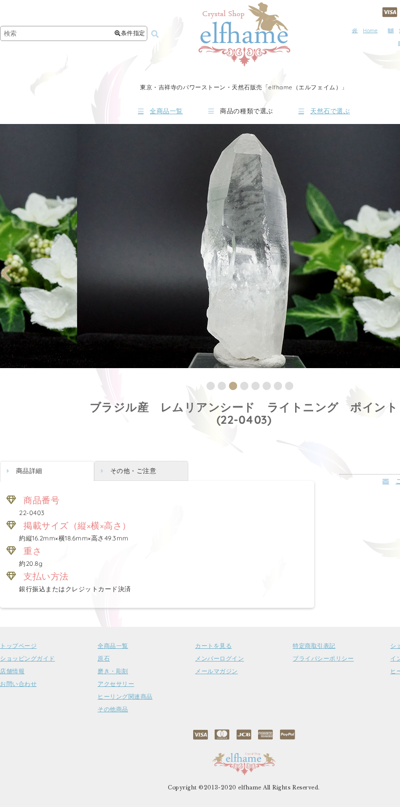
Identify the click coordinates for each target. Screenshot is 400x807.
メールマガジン (216, 671)
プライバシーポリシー (323, 658)
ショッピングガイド (27, 658)
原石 (104, 658)
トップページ (18, 645)
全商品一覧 (166, 111)
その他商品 (113, 709)
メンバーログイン (219, 658)
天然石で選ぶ (330, 111)
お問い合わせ (18, 684)
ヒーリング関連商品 (125, 696)
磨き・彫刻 (113, 671)
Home (370, 30)
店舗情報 (12, 671)
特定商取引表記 (314, 645)
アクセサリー (116, 684)
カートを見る (213, 645)
